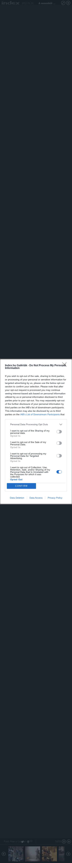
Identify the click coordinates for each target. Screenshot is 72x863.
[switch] (59, 431)
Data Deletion (17, 497)
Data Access (36, 497)
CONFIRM (21, 486)
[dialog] (36, 431)
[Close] (65, 365)
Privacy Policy (55, 497)
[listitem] (36, 424)
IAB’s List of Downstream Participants (40, 414)
